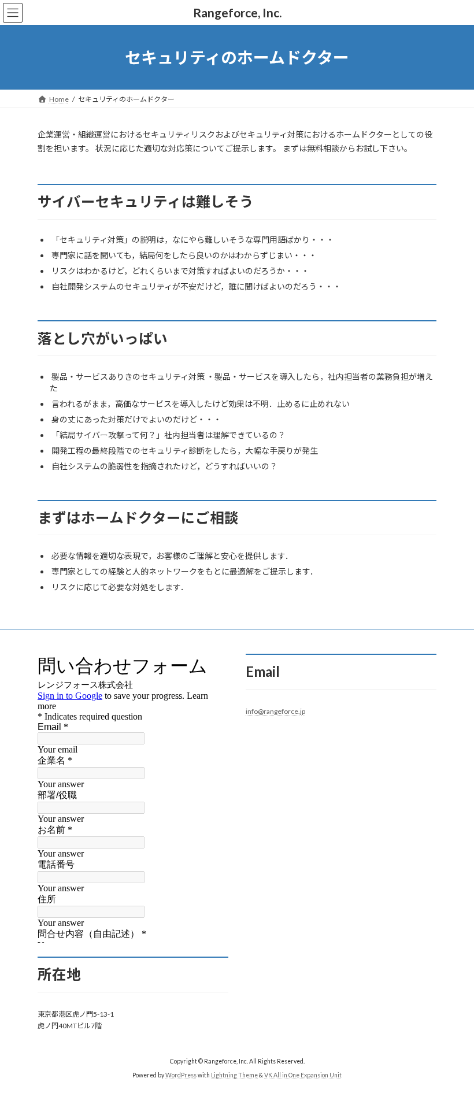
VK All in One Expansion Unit (303, 1075)
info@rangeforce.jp (275, 711)
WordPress (181, 1075)
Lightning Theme (234, 1075)
